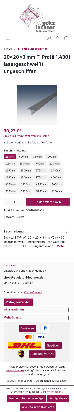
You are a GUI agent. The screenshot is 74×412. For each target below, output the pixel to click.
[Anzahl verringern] (7, 202)
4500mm (26, 184)
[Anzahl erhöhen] (21, 202)
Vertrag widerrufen (18, 302)
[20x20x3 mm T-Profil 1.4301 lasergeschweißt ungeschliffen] (37, 105)
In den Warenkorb (48, 202)
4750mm (41, 184)
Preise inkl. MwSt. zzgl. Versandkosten (26, 135)
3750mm (41, 177)
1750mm (39, 163)
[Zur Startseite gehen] (37, 18)
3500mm (25, 177)
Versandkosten (15, 370)
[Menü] (8, 38)
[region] (37, 105)
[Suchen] (49, 38)
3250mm (10, 177)
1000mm (51, 156)
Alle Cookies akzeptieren (38, 406)
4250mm (10, 184)
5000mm (57, 184)
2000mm (54, 163)
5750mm (41, 191)
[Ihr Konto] (57, 38)
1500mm (25, 163)
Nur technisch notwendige (26, 398)
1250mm (10, 163)
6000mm (57, 191)
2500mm (25, 170)
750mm (37, 156)
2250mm (10, 170)
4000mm (56, 177)
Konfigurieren (58, 398)
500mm (23, 156)
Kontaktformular (33, 292)
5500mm (26, 191)
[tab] (36, 238)
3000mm (56, 170)
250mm (9, 156)
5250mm (10, 191)
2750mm (41, 170)
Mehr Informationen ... (52, 391)
